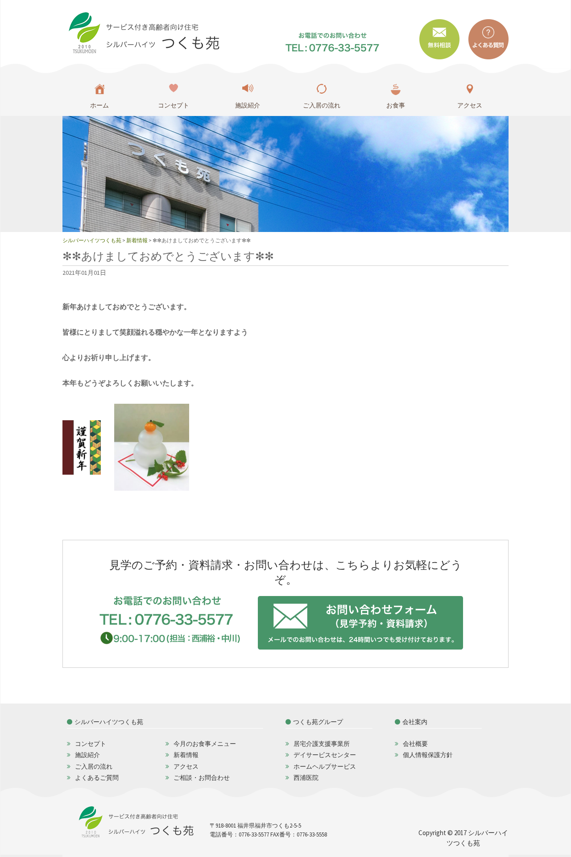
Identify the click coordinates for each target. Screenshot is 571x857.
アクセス (469, 105)
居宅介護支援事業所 (322, 744)
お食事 (395, 105)
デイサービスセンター (325, 755)
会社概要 (415, 744)
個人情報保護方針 (428, 755)
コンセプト (173, 105)
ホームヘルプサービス (325, 766)
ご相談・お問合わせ (202, 778)
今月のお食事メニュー (205, 744)
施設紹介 (247, 105)
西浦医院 (306, 778)
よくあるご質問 (97, 778)
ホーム (99, 105)
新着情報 (186, 755)
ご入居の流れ (321, 105)
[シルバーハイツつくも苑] (142, 32)
